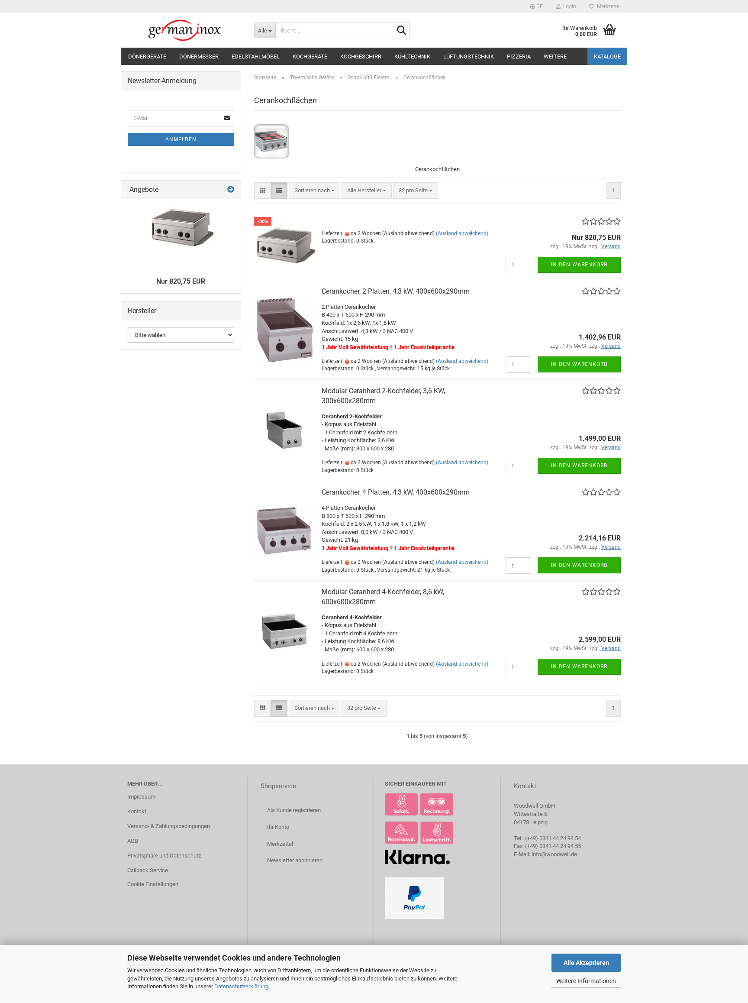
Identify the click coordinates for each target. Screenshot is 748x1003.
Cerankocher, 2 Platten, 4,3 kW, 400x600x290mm (396, 291)
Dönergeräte (147, 56)
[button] (536, 6)
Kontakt (136, 811)
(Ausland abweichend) (462, 233)
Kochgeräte (310, 56)
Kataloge (607, 56)
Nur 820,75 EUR (180, 281)
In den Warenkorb (579, 265)
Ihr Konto (278, 827)
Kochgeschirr (360, 56)
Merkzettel (607, 6)
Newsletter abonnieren (294, 860)
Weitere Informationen (586, 980)
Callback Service (147, 870)
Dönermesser (199, 56)
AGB (132, 841)
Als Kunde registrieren (294, 810)
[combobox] (314, 190)
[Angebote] (230, 190)
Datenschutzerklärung (241, 986)
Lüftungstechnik (468, 56)
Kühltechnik (412, 56)
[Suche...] (401, 31)
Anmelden (181, 139)
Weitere (555, 56)
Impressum (141, 796)
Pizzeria (519, 56)
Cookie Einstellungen (152, 884)
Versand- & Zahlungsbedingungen (168, 826)
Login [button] (568, 6)
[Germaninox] (184, 30)
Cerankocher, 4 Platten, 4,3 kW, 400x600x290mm (396, 492)
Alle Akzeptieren (586, 962)
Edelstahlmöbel (256, 56)
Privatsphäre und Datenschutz (164, 855)
